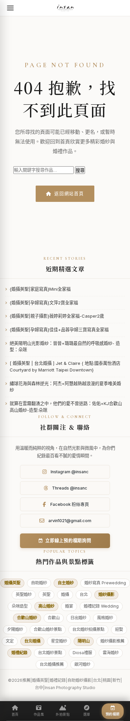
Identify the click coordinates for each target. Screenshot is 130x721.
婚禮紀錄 (19, 652)
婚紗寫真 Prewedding (105, 582)
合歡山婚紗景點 (48, 629)
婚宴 (69, 606)
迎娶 (119, 629)
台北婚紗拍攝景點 (88, 629)
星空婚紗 (59, 641)
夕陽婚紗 (15, 629)
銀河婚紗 (82, 664)
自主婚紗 (66, 582)
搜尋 (80, 170)
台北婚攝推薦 (52, 664)
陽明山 (84, 641)
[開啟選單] (10, 8)
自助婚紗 (39, 582)
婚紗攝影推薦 (112, 641)
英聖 (46, 594)
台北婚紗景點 (50, 652)
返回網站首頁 (69, 193)
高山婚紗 (46, 606)
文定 (10, 641)
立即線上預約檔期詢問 (68, 540)
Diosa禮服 (82, 652)
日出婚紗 (78, 617)
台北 (84, 594)
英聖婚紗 (24, 594)
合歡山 (54, 617)
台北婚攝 (32, 641)
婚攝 (65, 594)
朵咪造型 (20, 606)
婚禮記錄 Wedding (101, 606)
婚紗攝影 (106, 594)
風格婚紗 (105, 617)
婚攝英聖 (12, 582)
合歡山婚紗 (27, 617)
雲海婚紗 (111, 652)
